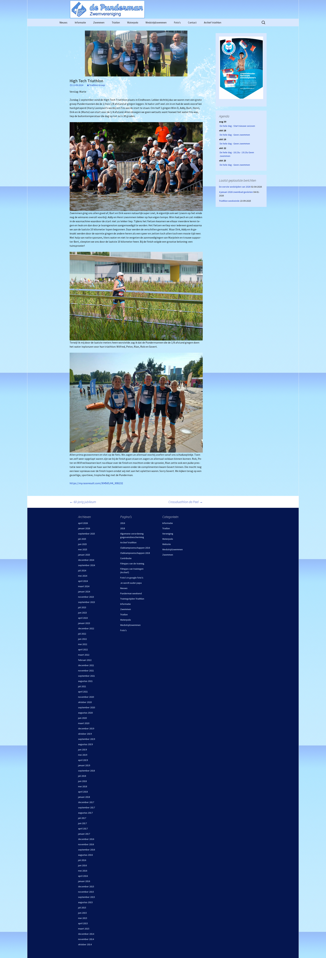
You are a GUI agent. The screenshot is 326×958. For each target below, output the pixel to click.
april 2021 (83, 691)
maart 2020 (83, 723)
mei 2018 (82, 786)
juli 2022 (82, 633)
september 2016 (86, 849)
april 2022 (83, 649)
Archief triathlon (212, 22)
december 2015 (86, 886)
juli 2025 (82, 538)
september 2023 (86, 602)
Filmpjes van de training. (132, 563)
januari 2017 (84, 833)
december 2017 (86, 802)
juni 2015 (82, 912)
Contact (192, 22)
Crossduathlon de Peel (185, 502)
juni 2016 (82, 865)
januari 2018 (84, 796)
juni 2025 (82, 544)
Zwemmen (98, 22)
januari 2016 (84, 881)
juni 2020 (82, 717)
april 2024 (83, 581)
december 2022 (86, 628)
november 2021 (86, 670)
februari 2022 (85, 660)
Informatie (80, 22)
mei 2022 (82, 644)
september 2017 (86, 807)
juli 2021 (82, 686)
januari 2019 (84, 765)
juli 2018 (82, 775)
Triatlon (116, 22)
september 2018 (86, 770)
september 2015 (86, 897)
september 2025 (86, 533)
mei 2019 (82, 754)
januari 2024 (84, 591)
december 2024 (86, 559)
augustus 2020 (85, 712)
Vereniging (167, 533)
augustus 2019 (85, 744)
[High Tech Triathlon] (136, 53)
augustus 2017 (85, 812)
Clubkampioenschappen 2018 (135, 553)
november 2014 (86, 939)
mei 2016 (82, 870)
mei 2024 (82, 575)
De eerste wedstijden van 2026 (234, 186)
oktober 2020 (85, 702)
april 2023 (83, 617)
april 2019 (83, 760)
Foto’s (177, 22)
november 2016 (86, 844)
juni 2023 (82, 612)
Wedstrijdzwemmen (156, 22)
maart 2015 (83, 928)
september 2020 (86, 707)
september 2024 (86, 565)
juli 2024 (82, 570)
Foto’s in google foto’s (131, 577)
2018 (122, 528)
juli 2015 (82, 907)
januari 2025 (84, 554)
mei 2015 (82, 918)
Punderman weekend (131, 593)
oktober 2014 (85, 944)
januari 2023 (84, 623)
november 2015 (86, 891)
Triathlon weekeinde (229, 200)
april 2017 (83, 828)
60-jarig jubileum (83, 502)
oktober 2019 (85, 733)
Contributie (126, 558)
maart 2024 (83, 586)
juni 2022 (82, 638)
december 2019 (86, 728)
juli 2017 (82, 818)
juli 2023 (82, 607)
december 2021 (86, 665)
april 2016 (83, 875)
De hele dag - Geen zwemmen (235, 134)
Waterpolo (132, 22)
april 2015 (83, 923)
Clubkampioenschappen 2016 (135, 547)
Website (166, 544)
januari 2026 (84, 528)
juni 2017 (82, 823)
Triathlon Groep (97, 85)
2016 (122, 523)
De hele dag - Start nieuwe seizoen (237, 125)
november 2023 (86, 596)
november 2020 (86, 696)
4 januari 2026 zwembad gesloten (236, 192)
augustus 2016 (85, 854)
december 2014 (86, 933)
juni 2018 (82, 781)
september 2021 (86, 675)
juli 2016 (82, 860)
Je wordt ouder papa (131, 582)
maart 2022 (83, 654)
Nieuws (63, 22)
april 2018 (83, 791)
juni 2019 (82, 749)
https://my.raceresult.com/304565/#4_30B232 (96, 483)
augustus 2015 (85, 902)
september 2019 (86, 739)
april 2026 (83, 523)
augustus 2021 (85, 681)
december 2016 (86, 839)
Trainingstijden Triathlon (132, 598)
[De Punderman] (163, 9)
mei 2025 (82, 549)
